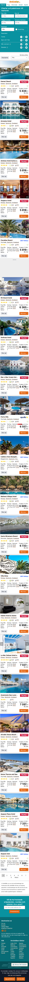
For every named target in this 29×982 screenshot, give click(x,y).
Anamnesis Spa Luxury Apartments (13, 695)
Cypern (12, 953)
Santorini (8, 83)
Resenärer (4, 33)
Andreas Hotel (6, 337)
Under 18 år (14, 943)
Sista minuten (4, 951)
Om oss (3, 923)
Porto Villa (4, 417)
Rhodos (21, 949)
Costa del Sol (14, 948)
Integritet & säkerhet (6, 928)
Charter (3, 5)
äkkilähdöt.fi (4, 965)
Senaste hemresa (20, 20)
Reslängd (4, 26)
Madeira (21, 958)
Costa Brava (14, 946)
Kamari (3, 83)
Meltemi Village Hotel (9, 496)
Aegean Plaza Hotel (8, 814)
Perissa (3, 202)
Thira (2, 618)
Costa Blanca (22, 946)
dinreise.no (10, 967)
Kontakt (3, 925)
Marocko (21, 956)
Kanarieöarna (22, 945)
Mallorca (13, 945)
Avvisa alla (20, 979)
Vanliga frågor (5, 926)
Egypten (13, 958)
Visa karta (5, 57)
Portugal (13, 954)
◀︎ (1, 70)
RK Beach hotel (6, 298)
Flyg (8, 5)
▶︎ (27, 70)
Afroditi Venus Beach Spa (10, 734)
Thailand (13, 956)
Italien (20, 951)
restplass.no (6, 964)
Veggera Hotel (6, 200)
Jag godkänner (9, 979)
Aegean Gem (5, 854)
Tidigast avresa (5, 20)
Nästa (16, 877)
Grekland (14, 83)
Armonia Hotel (6, 121)
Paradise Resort (7, 240)
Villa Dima (4, 576)
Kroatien (21, 953)
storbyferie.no (17, 967)
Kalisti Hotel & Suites (8, 615)
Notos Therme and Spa (9, 774)
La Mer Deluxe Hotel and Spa (11, 655)
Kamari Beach (6, 81)
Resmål (3, 953)
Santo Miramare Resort (9, 536)
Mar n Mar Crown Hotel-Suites (12, 377)
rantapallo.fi (11, 965)
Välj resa (23, 97)
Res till (17, 13)
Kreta (12, 949)
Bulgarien (21, 954)
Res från (3, 13)
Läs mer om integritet (14, 975)
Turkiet (12, 951)
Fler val (4, 97)
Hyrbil (26, 5)
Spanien (21, 943)
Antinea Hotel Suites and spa (11, 161)
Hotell (20, 5)
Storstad (14, 5)
